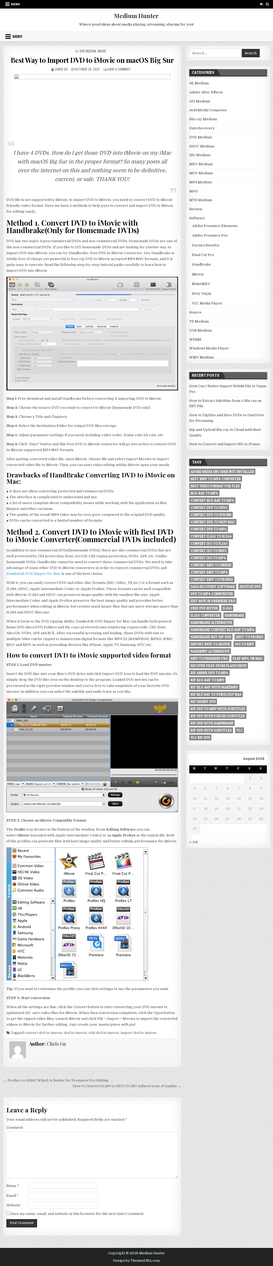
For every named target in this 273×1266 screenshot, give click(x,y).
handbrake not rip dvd (211, 637)
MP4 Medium (200, 182)
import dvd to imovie (138, 1033)
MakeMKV (201, 284)
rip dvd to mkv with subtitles (218, 709)
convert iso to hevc (209, 551)
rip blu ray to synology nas (216, 694)
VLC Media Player (207, 303)
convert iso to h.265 (209, 543)
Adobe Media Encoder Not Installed (222, 471)
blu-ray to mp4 (204, 493)
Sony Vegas (201, 293)
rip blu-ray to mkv (207, 680)
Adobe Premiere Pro (210, 235)
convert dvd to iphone (211, 515)
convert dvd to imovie (43, 1033)
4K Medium (199, 83)
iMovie (102, 51)
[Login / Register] (261, 4)
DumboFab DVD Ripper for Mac (33, 574)
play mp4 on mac (248, 658)
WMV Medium (201, 357)
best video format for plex (215, 486)
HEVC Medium (201, 146)
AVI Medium (199, 101)
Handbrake (201, 264)
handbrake (234, 615)
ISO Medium (199, 155)
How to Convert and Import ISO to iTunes (224, 444)
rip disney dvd (203, 701)
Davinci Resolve (205, 245)
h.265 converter (205, 615)
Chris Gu (61, 69)
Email (12, 1196)
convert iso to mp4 (208, 558)
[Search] (267, 4)
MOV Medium (201, 173)
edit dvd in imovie (104, 1033)
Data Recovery (202, 128)
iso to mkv (244, 644)
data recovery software (213, 586)
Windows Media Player (209, 348)
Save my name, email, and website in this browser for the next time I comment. (77, 1214)
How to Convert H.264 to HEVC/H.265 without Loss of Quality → (127, 1086)
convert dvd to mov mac (213, 522)
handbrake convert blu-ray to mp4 (222, 630)
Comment (14, 1127)
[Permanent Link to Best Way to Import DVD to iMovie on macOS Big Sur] (92, 104)
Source (195, 312)
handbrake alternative (211, 622)
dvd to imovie (75, 1033)
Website (13, 1205)
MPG (193, 191)
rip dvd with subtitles (211, 730)
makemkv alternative (210, 651)
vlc (239, 730)
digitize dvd (250, 586)
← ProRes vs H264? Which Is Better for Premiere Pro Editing (56, 1080)
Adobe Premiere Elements (215, 226)
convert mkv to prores (212, 579)
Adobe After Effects (206, 92)
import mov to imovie (210, 644)
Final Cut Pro (203, 255)
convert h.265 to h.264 (211, 536)
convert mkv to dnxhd (211, 565)
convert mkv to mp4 (209, 572)
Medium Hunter (136, 16)
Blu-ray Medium (203, 119)
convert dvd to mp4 (209, 529)
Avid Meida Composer (208, 110)
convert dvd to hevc (209, 507)
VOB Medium (200, 330)
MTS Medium (200, 200)
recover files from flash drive (219, 665)
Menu (15, 4)
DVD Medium (88, 51)
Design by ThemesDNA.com (136, 1261)
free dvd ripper (204, 608)
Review (195, 209)
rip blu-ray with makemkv (214, 687)
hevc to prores (249, 637)
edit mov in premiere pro (213, 601)
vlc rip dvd (200, 737)
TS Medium (199, 321)
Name (12, 1186)
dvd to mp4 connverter (212, 594)
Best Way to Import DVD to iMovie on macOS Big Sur (92, 60)
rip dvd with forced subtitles (218, 716)
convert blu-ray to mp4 (212, 500)
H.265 (227, 608)
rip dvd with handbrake (212, 723)
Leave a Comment (119, 69)
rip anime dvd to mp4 (209, 673)
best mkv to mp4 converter (216, 479)
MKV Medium (201, 164)
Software (197, 218)
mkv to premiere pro (209, 658)
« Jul (193, 842)
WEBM (195, 339)
